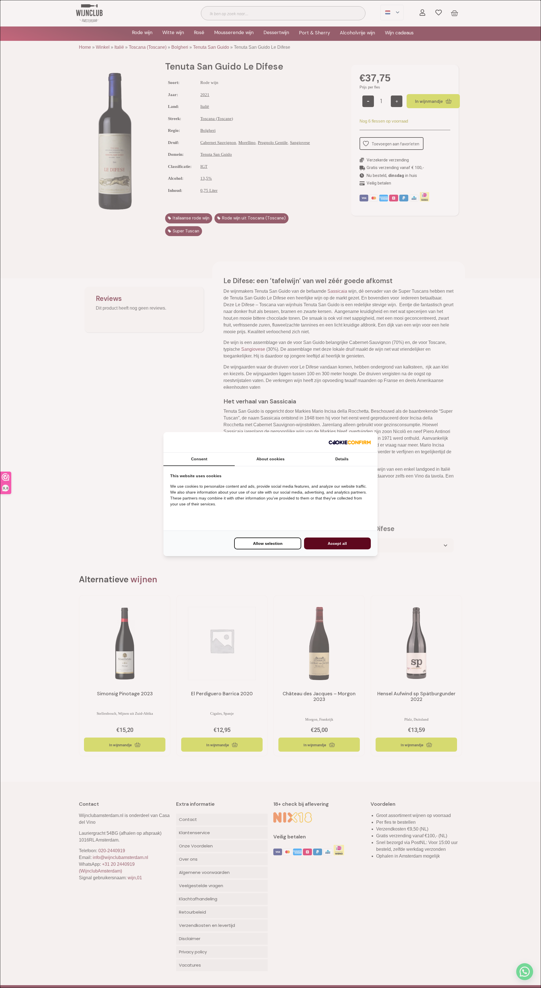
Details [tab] (342, 459)
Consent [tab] (199, 459)
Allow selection (268, 543)
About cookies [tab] (270, 459)
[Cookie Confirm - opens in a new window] (350, 442)
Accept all (337, 543)
